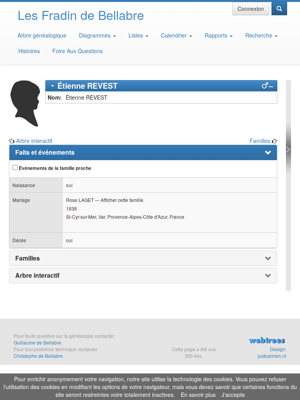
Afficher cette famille (122, 199)
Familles (260, 141)
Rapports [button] (217, 35)
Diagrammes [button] (95, 35)
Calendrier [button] (174, 35)
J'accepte (233, 394)
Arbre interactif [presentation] (37, 275)
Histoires (29, 51)
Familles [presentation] (27, 258)
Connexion (251, 8)
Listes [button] (137, 35)
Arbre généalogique (42, 35)
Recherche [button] (259, 35)
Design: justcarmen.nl (272, 352)
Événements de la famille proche (54, 168)
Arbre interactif (34, 141)
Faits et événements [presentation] (45, 152)
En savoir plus (198, 394)
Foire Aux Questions (77, 51)
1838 (71, 208)
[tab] (161, 85)
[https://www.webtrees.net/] (266, 341)
